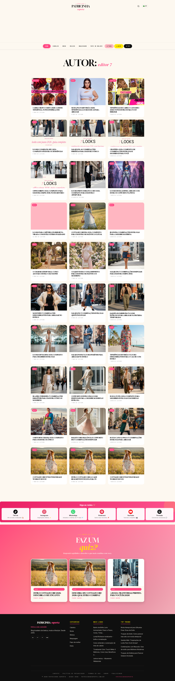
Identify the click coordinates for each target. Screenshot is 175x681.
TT (42, 637)
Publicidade (117, 673)
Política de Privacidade (74, 673)
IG (32, 637)
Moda (64, 46)
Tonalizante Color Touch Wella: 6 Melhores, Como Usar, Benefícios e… (104, 652)
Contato (56, 673)
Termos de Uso (94, 673)
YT (37, 637)
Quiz (118, 46)
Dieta (71, 646)
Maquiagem (82, 46)
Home (46, 46)
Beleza (72, 46)
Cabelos (56, 46)
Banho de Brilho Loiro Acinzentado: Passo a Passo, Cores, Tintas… (103, 630)
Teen (109, 46)
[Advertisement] (87, 27)
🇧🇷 (145, 6)
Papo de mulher (96, 46)
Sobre (106, 673)
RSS (47, 637)
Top (128, 46)
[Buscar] (138, 6)
